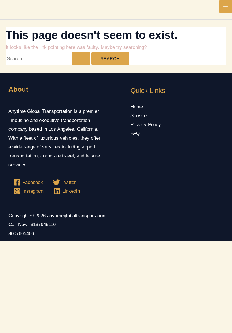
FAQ (135, 133)
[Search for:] (48, 58)
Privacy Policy (145, 124)
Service (138, 115)
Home (136, 106)
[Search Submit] (81, 58)
